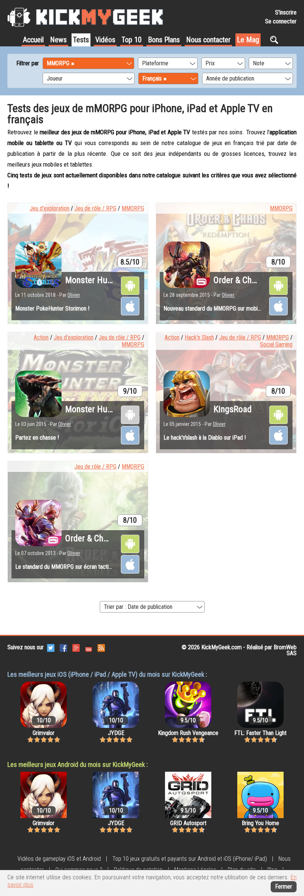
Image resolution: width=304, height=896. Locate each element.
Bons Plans (164, 39)
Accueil (33, 39)
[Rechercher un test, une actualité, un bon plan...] (276, 39)
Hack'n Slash (199, 337)
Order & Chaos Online (103, 538)
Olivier (73, 295)
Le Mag (248, 39)
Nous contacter (208, 39)
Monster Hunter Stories (107, 280)
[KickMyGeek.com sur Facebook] (63, 647)
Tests (81, 39)
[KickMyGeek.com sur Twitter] (50, 647)
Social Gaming (276, 344)
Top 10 (132, 39)
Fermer (283, 886)
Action (41, 337)
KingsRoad (233, 409)
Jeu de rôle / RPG (95, 208)
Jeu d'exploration (49, 208)
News (58, 39)
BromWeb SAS (285, 650)
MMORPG (133, 208)
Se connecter (281, 21)
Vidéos (105, 39)
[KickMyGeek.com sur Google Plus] (76, 647)
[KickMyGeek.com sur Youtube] (88, 647)
